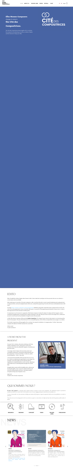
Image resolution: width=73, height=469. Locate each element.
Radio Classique (20, 458)
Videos (41, 3)
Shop (51, 3)
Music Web (15, 458)
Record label (34, 3)
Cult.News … (10, 460)
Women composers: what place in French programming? (22, 307)
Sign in (64, 3)
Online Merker (22, 459)
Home (21, 3)
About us (26, 3)
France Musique (15, 459)
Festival (46, 3)
